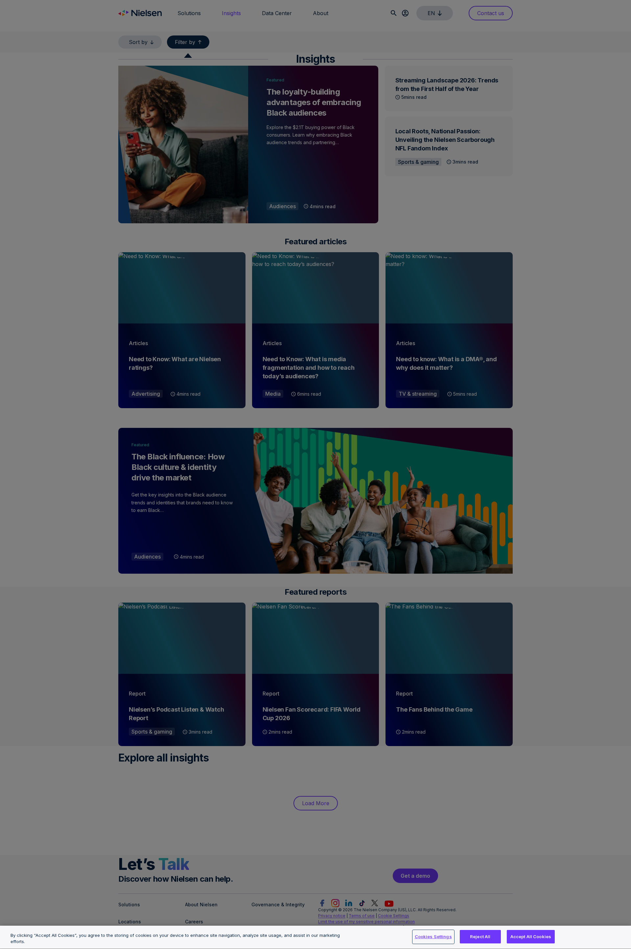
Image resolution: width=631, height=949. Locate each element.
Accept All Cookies (530, 936)
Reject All (480, 936)
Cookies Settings (433, 936)
